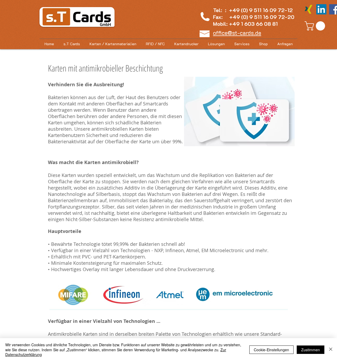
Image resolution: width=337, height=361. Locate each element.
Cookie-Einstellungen (271, 349)
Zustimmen (310, 349)
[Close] (331, 349)
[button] (316, 25)
